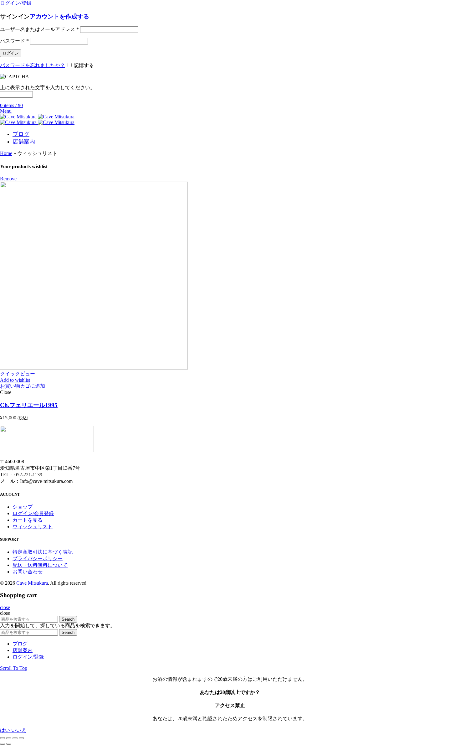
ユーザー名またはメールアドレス (39, 29)
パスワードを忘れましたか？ (32, 65)
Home (6, 153)
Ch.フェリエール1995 (29, 405)
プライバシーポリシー (38, 558)
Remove (8, 178)
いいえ (18, 730)
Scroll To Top (13, 668)
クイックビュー (17, 373)
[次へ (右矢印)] (8, 744)
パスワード (14, 41)
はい (5, 730)
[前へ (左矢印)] (2, 744)
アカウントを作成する (59, 16)
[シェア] (8, 738)
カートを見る (28, 520)
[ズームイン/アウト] (21, 738)
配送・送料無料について (40, 565)
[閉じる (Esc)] (2, 738)
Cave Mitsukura (32, 583)
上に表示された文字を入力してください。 (47, 87)
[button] (22, 386)
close (5, 607)
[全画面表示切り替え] (15, 738)
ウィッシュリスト (33, 526)
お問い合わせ (28, 571)
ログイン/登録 (28, 657)
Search (68, 619)
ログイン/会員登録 (33, 513)
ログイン (11, 53)
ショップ (23, 507)
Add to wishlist (15, 380)
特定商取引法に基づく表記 (43, 552)
